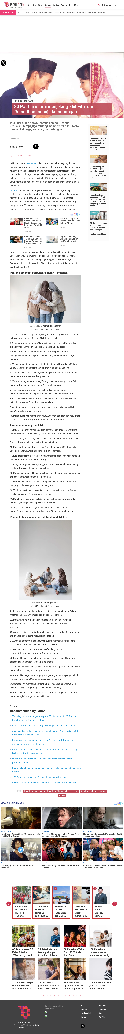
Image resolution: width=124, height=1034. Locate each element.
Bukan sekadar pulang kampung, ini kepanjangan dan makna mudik (44, 725)
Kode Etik (102, 1009)
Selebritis (32, 5)
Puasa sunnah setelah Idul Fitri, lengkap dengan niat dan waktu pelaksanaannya (42, 760)
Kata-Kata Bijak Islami (34, 791)
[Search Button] (99, 6)
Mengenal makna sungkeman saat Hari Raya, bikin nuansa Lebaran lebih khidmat (46, 770)
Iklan (83, 1005)
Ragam (48, 5)
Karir (100, 1013)
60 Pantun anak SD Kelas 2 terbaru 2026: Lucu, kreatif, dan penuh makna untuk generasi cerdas (22, 952)
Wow (40, 5)
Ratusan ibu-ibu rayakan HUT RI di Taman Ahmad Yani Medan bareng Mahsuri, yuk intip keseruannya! (66, 12)
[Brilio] (14, 5)
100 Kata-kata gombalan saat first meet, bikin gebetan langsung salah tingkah (49, 986)
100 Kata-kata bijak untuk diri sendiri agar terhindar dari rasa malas (23, 986)
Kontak (84, 1009)
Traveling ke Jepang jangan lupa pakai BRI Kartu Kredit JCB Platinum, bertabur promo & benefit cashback (45, 718)
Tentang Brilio (86, 1013)
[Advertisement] (62, 34)
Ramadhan (32, 163)
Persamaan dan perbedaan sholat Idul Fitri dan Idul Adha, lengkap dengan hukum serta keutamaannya (43, 742)
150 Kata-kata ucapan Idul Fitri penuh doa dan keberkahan (39, 777)
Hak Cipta (102, 1005)
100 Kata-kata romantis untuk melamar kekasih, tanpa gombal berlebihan (99, 952)
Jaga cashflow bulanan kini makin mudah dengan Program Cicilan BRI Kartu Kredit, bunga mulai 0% (45, 733)
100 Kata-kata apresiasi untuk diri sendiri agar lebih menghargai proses (74, 986)
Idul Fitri (13, 190)
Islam (76, 791)
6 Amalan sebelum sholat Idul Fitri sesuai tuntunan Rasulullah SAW (44, 782)
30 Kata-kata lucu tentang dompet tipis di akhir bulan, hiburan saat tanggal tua (48, 952)
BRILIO (18, 101)
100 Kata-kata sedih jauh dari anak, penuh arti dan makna (100, 986)
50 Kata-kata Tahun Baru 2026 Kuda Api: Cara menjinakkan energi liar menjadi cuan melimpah (74, 952)
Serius (56, 5)
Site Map (102, 1017)
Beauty (64, 5)
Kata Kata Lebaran (89, 791)
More (76, 5)
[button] (19, 12)
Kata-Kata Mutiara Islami (59, 791)
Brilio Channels (109, 5)
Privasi (83, 1017)
